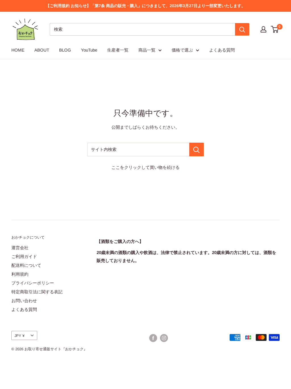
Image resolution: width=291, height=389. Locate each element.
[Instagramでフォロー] (164, 338)
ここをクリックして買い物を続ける (145, 167)
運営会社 (19, 247)
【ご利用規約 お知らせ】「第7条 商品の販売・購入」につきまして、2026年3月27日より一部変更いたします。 (145, 5)
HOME (17, 50)
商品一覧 (146, 50)
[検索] (242, 29)
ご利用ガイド (24, 256)
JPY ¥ (19, 335)
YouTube (89, 50)
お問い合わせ (24, 300)
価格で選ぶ (182, 50)
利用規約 (19, 274)
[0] (274, 29)
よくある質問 (222, 50)
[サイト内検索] (196, 149)
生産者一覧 (117, 50)
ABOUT (41, 50)
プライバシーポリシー (32, 283)
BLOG (65, 50)
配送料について (26, 265)
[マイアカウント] (263, 29)
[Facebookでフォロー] (153, 338)
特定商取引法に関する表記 (37, 291)
